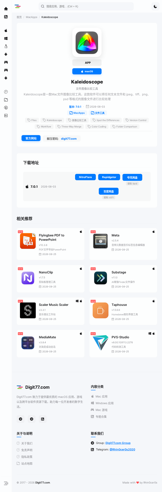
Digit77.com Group (118, 443)
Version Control (138, 120)
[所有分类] (6, 99)
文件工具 (100, 113)
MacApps (31, 17)
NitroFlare (85, 177)
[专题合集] (6, 16)
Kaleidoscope (54, 120)
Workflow (46, 126)
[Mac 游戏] (6, 62)
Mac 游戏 (101, 409)
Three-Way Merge (71, 126)
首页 (19, 17)
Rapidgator (109, 177)
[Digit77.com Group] (32, 419)
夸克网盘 (132, 177)
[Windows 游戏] (6, 70)
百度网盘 (109, 191)
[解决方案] (6, 92)
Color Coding (99, 126)
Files (34, 120)
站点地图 (26, 463)
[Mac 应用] (6, 30)
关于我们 (26, 443)
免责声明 (26, 450)
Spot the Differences (108, 120)
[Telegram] (20, 419)
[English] (6, 115)
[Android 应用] (6, 54)
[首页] (6, 8)
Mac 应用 (101, 396)
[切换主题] (155, 6)
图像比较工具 (79, 120)
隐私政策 (26, 456)
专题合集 (101, 416)
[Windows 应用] (6, 38)
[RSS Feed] (43, 419)
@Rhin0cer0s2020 (122, 449)
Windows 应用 (105, 403)
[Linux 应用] (6, 46)
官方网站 (31, 138)
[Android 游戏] (6, 78)
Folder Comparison (126, 126)
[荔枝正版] (6, 107)
